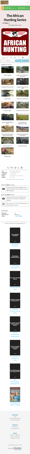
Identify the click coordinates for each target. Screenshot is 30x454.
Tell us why (21, 179)
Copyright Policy (15, 438)
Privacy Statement (15, 435)
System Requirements (15, 418)
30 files (16, 203)
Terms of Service (15, 436)
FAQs (15, 416)
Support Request (15, 420)
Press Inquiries (15, 428)
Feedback (15, 426)
